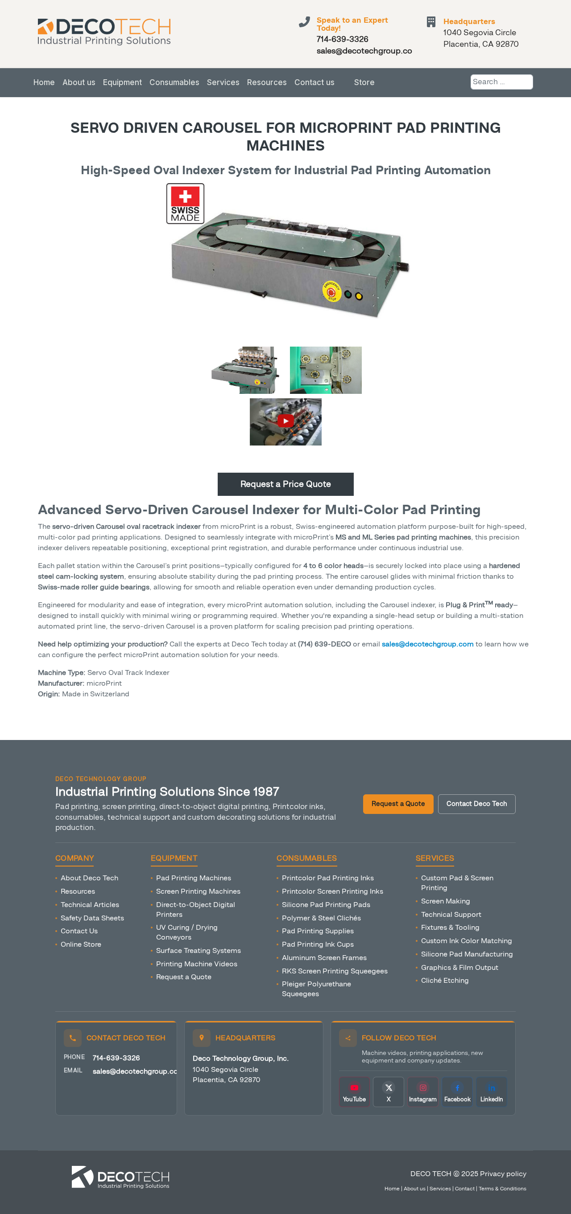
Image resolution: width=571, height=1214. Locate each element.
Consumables (174, 82)
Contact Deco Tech (477, 804)
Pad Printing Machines (193, 878)
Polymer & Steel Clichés (321, 918)
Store (364, 82)
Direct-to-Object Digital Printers (195, 909)
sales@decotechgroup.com (139, 1071)
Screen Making (445, 901)
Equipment (122, 82)
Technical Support (451, 914)
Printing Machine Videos (196, 964)
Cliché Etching (445, 980)
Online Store (81, 944)
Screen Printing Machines (198, 891)
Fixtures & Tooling (450, 927)
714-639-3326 (116, 1058)
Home (44, 82)
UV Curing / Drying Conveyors (187, 932)
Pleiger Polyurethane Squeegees (316, 989)
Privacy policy (503, 1173)
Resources (267, 82)
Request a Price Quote (285, 484)
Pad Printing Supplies (318, 931)
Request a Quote (398, 804)
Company (74, 858)
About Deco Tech (89, 878)
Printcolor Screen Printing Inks (332, 891)
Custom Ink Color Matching (466, 940)
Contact (465, 1188)
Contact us (314, 82)
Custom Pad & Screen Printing (457, 883)
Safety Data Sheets (92, 918)
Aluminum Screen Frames (324, 957)
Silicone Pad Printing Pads (326, 904)
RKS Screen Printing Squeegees (335, 971)
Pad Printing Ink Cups (318, 944)
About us (78, 82)
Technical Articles (90, 904)
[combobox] (502, 82)
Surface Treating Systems (198, 950)
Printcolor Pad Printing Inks (328, 878)
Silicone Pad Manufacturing (467, 954)
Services (223, 82)
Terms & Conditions (502, 1188)
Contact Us (79, 931)
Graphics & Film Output (459, 967)
